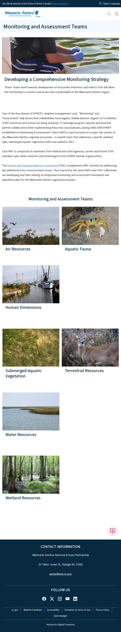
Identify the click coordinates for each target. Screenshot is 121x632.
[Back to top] (112, 531)
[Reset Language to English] (100, 3)
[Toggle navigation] (116, 14)
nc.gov (15, 610)
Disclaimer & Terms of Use (77, 610)
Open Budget (60, 616)
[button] (107, 14)
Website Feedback (32, 610)
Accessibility (53, 610)
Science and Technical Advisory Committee (32, 166)
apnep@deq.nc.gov (60, 574)
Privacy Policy (102, 610)
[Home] (22, 11)
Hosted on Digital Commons (60, 624)
